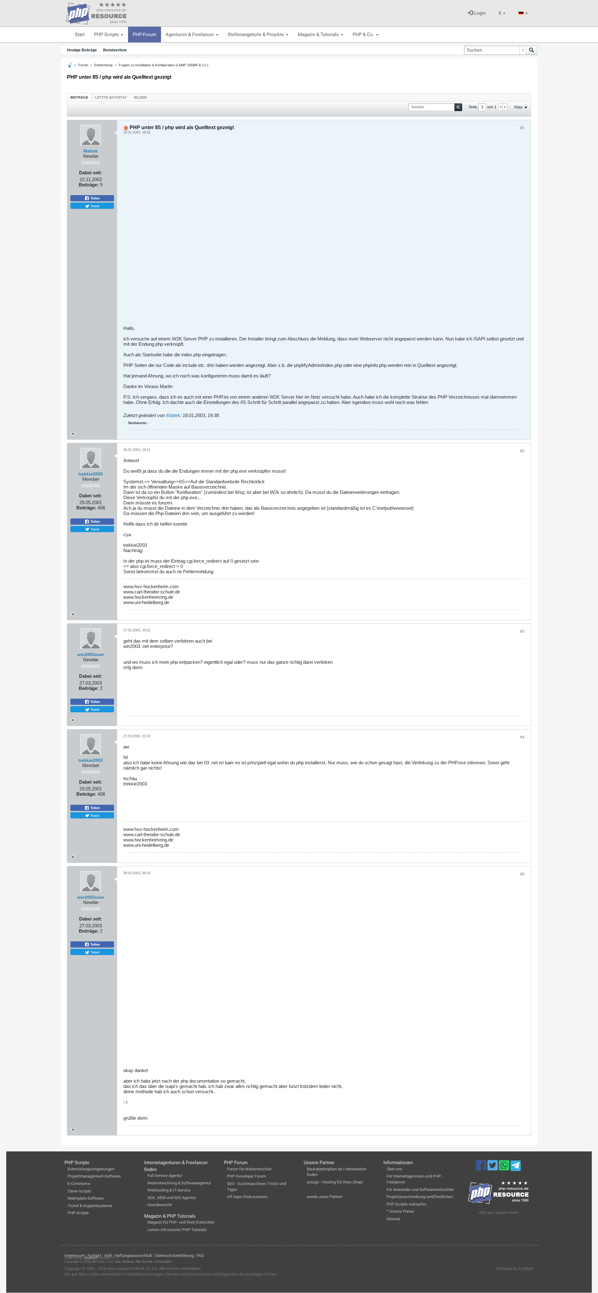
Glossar (393, 1218)
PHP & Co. (364, 34)
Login (479, 13)
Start (80, 34)
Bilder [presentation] (140, 97)
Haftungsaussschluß (133, 1255)
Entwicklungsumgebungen (91, 1169)
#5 (522, 874)
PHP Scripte (107, 34)
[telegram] (515, 1167)
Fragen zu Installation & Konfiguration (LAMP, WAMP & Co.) (163, 65)
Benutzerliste (115, 50)
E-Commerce (79, 1183)
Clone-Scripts (79, 1191)
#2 (522, 451)
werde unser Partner (324, 1196)
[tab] (79, 97)
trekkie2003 (90, 473)
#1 (522, 128)
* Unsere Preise (400, 1211)
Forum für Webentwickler (249, 1169)
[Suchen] (531, 50)
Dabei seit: (90, 172)
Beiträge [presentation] (79, 97)
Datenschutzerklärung (174, 1255)
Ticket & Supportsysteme (90, 1205)
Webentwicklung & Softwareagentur (179, 1183)
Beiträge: (89, 184)
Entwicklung (103, 65)
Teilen (94, 198)
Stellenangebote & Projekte (256, 34)
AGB (108, 1255)
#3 (522, 631)
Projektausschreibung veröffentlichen (420, 1196)
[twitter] (493, 1168)
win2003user (90, 654)
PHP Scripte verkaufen (406, 1204)
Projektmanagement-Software (94, 1176)
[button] (502, 13)
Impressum (74, 1255)
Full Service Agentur (164, 1175)
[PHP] (96, 12)
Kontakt (94, 1255)
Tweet (94, 205)
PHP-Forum (144, 34)
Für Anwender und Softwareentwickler (420, 1189)
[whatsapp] (504, 1168)
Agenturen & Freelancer (190, 34)
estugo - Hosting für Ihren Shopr (335, 1182)
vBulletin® (90, 1258)
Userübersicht (159, 1204)
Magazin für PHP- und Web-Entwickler (180, 1222)
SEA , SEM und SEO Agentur (171, 1197)
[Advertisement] (310, 232)
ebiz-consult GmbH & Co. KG (132, 1268)
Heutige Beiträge (82, 50)
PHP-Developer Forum (246, 1176)
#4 (522, 737)
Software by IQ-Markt (515, 1268)
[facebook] (481, 1168)
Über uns (394, 1169)
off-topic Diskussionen (247, 1196)
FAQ (200, 1255)
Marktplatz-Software (86, 1198)
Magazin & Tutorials (319, 34)
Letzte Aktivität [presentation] (111, 97)
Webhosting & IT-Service (169, 1190)
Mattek (90, 150)
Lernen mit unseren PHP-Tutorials (176, 1229)
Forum (83, 65)
